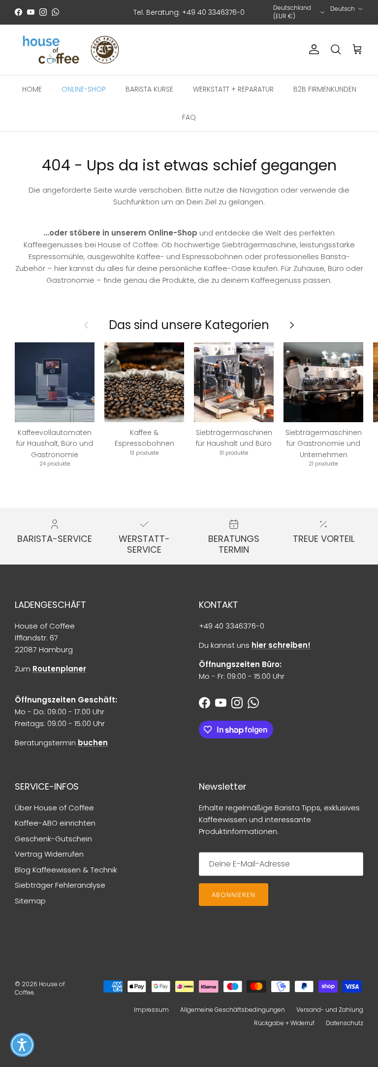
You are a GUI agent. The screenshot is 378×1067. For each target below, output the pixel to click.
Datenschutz (344, 1023)
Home (32, 89)
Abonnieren (233, 895)
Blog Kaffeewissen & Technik (66, 870)
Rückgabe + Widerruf (284, 1023)
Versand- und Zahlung (329, 1009)
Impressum (151, 1009)
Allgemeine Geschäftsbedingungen (232, 1009)
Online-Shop (84, 89)
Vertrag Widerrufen (49, 854)
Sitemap (30, 901)
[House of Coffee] (71, 50)
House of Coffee (40, 988)
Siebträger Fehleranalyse (60, 885)
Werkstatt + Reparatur (233, 89)
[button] (22, 1045)
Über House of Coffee (54, 807)
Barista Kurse (149, 89)
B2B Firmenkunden (324, 89)
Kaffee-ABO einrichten (55, 823)
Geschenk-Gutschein (53, 839)
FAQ (189, 117)
